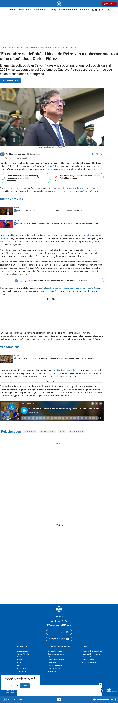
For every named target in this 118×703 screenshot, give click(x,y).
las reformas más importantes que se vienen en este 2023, (72, 288)
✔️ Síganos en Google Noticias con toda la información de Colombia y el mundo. (54, 280)
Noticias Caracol (22, 651)
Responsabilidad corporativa (90, 654)
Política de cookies (87, 660)
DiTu (18, 665)
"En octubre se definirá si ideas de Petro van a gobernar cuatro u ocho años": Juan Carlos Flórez (47, 47)
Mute (94, 699)
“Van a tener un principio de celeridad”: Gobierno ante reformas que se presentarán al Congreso (55, 358)
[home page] (59, 3)
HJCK (19, 662)
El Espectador (21, 668)
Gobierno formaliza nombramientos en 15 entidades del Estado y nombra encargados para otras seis (58, 223)
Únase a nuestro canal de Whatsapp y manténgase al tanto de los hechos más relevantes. (23, 178)
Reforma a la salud (47, 431)
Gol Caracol (21, 657)
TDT (49, 657)
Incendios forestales (25, 10)
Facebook (93, 155)
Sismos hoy (52, 10)
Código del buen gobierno (56, 660)
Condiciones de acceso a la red (91, 651)
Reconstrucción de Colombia (67, 10)
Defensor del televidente (56, 654)
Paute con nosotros (54, 668)
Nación (11, 47)
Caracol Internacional (24, 674)
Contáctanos (52, 662)
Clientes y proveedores (55, 665)
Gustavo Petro (30, 431)
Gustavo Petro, (51, 166)
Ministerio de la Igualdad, (65, 370)
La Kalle (19, 660)
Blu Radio (3, 47)
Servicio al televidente (55, 651)
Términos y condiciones (89, 662)
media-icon (59, 699)
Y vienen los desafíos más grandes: (76, 188)
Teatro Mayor (21, 671)
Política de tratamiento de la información (94, 657)
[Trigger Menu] (3, 4)
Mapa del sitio (52, 671)
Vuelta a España (84, 10)
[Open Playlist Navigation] (115, 699)
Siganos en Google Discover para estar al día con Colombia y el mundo (80, 176)
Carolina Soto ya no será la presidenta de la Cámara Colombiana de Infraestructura (51, 210)
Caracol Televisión (23, 654)
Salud (62, 431)
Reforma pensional (40, 10)
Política (16, 355)
